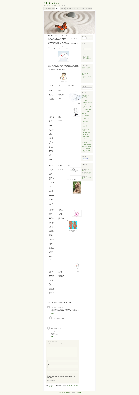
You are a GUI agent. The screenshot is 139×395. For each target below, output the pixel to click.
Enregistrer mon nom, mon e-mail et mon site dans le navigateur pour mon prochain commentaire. (61, 377)
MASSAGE (57, 8)
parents (91, 130)
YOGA (83, 8)
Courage (84, 113)
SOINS (86, 8)
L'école (83, 120)
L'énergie (84, 123)
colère (83, 107)
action (89, 95)
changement (86, 106)
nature (88, 130)
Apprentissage (85, 98)
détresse (84, 117)
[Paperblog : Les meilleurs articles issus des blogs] (85, 159)
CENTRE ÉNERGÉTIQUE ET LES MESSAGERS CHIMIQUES (87, 177)
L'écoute (87, 120)
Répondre (52, 313)
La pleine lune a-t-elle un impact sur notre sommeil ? (87, 80)
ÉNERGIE (53, 8)
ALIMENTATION (75, 8)
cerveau (84, 104)
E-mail (48, 364)
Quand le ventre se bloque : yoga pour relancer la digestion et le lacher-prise (87, 77)
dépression (90, 115)
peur (89, 132)
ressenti (90, 140)
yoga (90, 150)
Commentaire (49, 345)
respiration (85, 138)
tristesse (88, 148)
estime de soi (89, 117)
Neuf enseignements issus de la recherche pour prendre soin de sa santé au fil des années (87, 68)
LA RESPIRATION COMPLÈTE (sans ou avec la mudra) (86, 166)
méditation (84, 130)
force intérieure (86, 118)
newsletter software (87, 58)
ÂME (80, 8)
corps (89, 111)
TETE (67, 8)
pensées (84, 132)
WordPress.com (78, 392)
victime (88, 150)
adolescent (84, 96)
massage (90, 127)
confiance (84, 111)
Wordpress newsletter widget (86, 57)
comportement (87, 109)
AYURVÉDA (90, 8)
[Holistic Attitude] (69, 22)
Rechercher (84, 36)
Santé (84, 142)
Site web (48, 369)
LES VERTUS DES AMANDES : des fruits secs (86, 173)
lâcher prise (85, 128)
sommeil (88, 142)
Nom (48, 358)
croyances (85, 115)
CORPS (70, 8)
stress (84, 144)
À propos (49, 8)
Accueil (45, 8)
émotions (83, 151)
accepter (85, 95)
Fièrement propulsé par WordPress (63, 392)
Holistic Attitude (51, 3)
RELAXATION (63, 8)
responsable (85, 140)
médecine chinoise (86, 129)
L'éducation (85, 121)
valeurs (84, 150)
